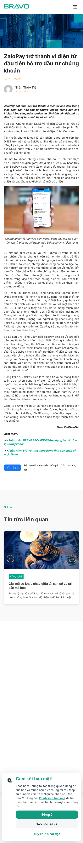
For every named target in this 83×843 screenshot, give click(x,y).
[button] (10, 558)
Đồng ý (47, 814)
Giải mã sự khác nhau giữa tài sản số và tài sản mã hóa (40, 586)
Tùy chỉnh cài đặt (47, 834)
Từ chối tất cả (46, 824)
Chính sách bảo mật (52, 798)
